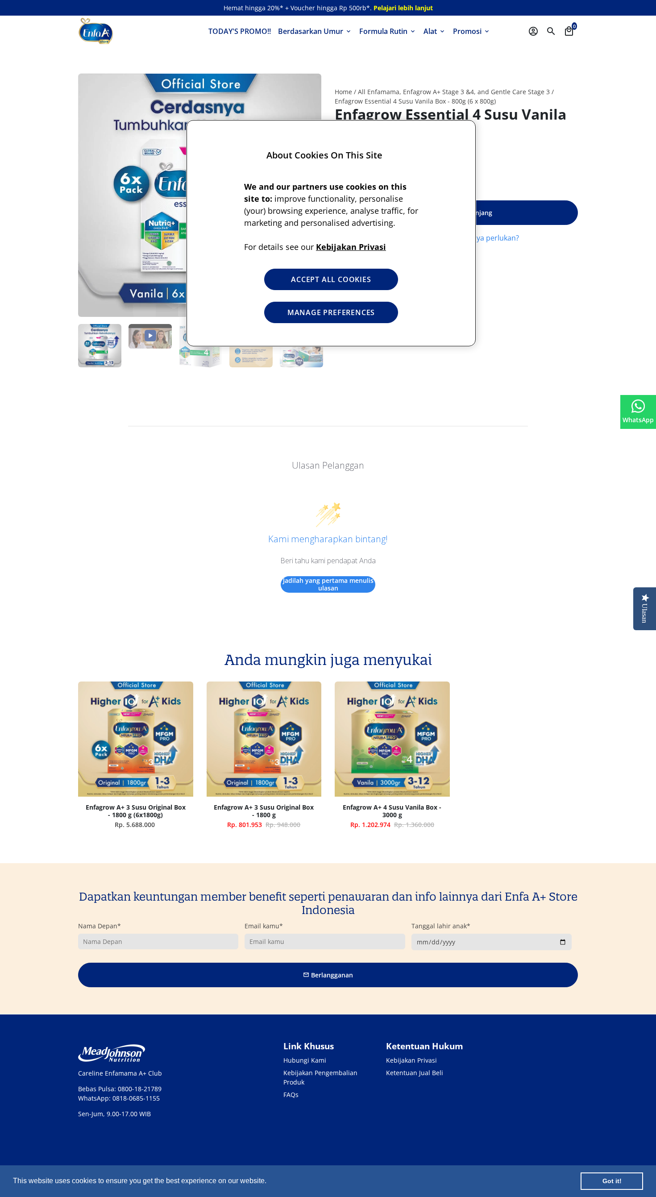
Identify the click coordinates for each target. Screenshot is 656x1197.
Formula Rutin (387, 31)
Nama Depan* (99, 926)
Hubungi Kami (304, 1060)
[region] (331, 233)
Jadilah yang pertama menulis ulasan (328, 584)
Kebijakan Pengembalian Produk (320, 1077)
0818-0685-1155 (136, 1098)
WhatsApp (638, 420)
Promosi (471, 31)
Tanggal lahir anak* (440, 926)
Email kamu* (264, 926)
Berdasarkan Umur (315, 31)
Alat (434, 31)
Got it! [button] (612, 1181)
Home (343, 91)
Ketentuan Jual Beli (414, 1072)
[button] (269, 1181)
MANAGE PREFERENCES (331, 312)
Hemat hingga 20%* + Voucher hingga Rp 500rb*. (328, 8)
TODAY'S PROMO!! (239, 31)
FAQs (291, 1094)
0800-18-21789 (140, 1089)
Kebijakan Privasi (411, 1060)
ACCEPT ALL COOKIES (331, 279)
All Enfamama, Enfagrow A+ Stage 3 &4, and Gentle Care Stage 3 (454, 91)
